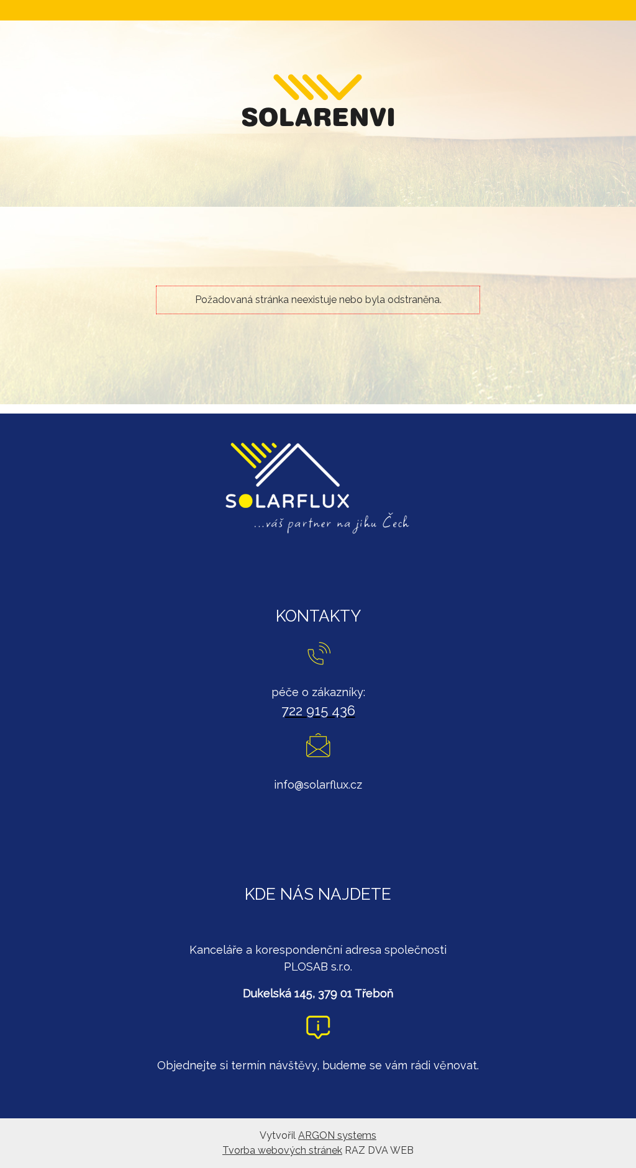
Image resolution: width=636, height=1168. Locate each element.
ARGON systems (337, 1135)
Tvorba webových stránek (282, 1150)
